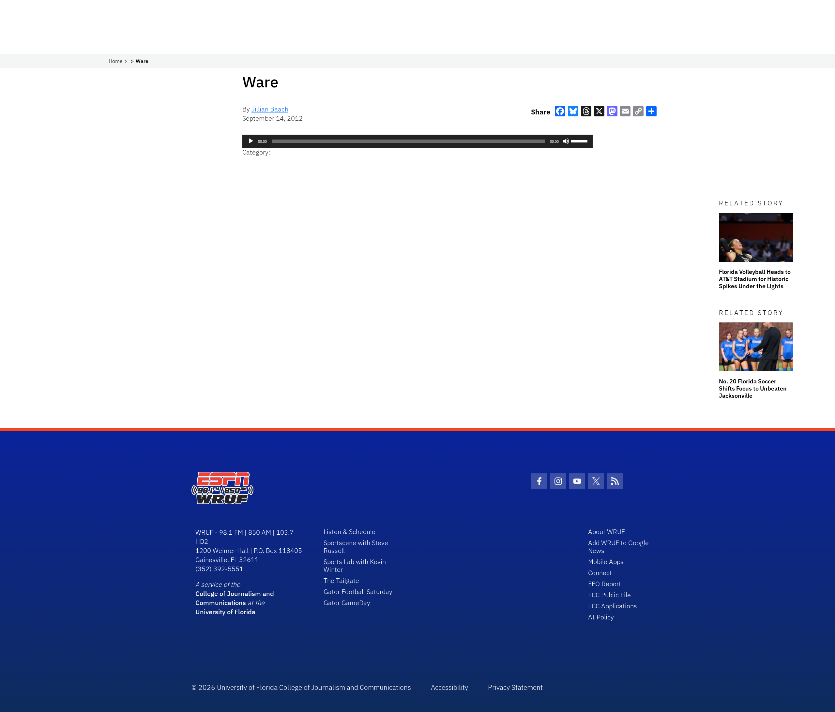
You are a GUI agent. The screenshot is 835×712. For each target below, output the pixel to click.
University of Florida (225, 611)
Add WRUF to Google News (618, 546)
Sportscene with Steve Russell (356, 546)
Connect (600, 572)
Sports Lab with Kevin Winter (355, 565)
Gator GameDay (347, 602)
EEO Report (604, 583)
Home (116, 61)
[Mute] (566, 141)
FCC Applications (612, 605)
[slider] (580, 140)
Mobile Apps (606, 561)
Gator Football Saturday (358, 591)
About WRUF (606, 531)
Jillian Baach (269, 109)
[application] (417, 141)
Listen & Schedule (349, 531)
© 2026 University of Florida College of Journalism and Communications (301, 687)
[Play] (251, 141)
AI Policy (601, 617)
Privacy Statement (515, 687)
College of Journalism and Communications (234, 598)
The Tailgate (341, 580)
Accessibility (449, 687)
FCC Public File (609, 594)
